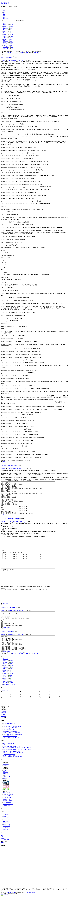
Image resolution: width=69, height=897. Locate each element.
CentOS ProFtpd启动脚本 (7, 631)
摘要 (35, 53)
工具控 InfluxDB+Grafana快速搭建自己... (12, 732)
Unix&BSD (5, 43)
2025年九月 (6, 829)
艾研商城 (5, 773)
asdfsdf (4, 744)
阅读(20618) (22, 610)
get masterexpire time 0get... (9, 754)
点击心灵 (5, 29)
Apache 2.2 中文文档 (8, 804)
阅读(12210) (22, 468)
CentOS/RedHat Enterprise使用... (10, 731)
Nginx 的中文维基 (7, 792)
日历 (1, 687)
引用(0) (17, 60)
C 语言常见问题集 (7, 800)
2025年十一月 (6, 826)
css (35, 892)
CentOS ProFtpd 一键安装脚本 (8, 607)
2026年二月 (6, 821)
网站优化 (5, 45)
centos (4, 627)
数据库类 (5, 24)
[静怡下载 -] (6, 784)
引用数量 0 (3, 712)
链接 (1, 759)
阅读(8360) (22, 522)
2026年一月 (6, 822)
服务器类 (5, 37)
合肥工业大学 (6, 776)
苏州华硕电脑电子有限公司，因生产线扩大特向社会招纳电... (17, 747)
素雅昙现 (5, 772)
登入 (2, 835)
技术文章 (5, 32)
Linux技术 (5, 47)
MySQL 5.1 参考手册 (8, 794)
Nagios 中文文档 (7, 797)
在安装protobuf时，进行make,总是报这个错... (13, 752)
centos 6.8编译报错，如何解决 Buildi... (12, 746)
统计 (1, 703)
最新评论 (2, 740)
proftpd (8, 627)
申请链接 (3, 838)
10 (19, 53)
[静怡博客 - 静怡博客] (6, 789)
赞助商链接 (3, 845)
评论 (8, 840)
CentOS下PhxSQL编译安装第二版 (11, 737)
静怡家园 (5, 3)
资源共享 (5, 36)
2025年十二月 (6, 824)
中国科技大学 (6, 778)
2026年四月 (6, 818)
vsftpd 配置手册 (6, 805)
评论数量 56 (3, 711)
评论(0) (14, 60)
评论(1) (14, 468)
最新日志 (2, 720)
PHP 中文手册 (6, 796)
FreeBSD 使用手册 (7, 799)
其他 (1, 832)
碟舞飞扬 (3, 60)
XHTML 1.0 (3, 842)
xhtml (32, 892)
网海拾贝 (5, 31)
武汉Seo (5, 765)
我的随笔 (5, 34)
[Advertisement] (6, 868)
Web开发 (5, 26)
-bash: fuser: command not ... (9, 724)
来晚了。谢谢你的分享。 (9, 743)
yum (7, 603)
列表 (38, 53)
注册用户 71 (3, 716)
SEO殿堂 (5, 770)
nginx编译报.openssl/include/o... (10, 736)
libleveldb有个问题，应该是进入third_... (12, 751)
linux (4, 514)
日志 (5, 840)
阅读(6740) (21, 634)
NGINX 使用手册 (7, 802)
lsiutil (4, 461)
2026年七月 (6, 813)
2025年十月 (6, 827)
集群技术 (5, 28)
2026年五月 (6, 816)
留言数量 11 (3, 714)
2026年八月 (6, 811)
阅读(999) (21, 60)
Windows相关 (6, 48)
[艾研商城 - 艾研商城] (6, 787)
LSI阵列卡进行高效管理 (6, 57)
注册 (2, 836)
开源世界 (5, 41)
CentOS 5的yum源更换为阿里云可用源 (10, 518)
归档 (1, 808)
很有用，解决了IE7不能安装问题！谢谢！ (13, 756)
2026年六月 (6, 814)
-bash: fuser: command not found (8, 465)
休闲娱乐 (5, 42)
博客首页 (5, 23)
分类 (1, 656)
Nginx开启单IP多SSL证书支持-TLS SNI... (13, 734)
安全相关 (5, 39)
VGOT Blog (6, 764)
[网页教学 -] (6, 782)
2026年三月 (6, 819)
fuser (7, 514)
